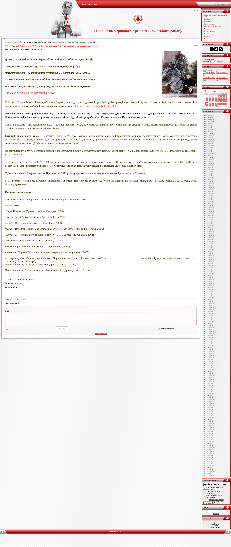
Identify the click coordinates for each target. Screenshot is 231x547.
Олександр (23, 299)
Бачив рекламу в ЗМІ (213, 491)
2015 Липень (208, 209)
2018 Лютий (208, 271)
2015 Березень (209, 201)
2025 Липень (208, 449)
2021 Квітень (208, 347)
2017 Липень (208, 257)
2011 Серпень (209, 115)
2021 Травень (208, 349)
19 (210, 103)
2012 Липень (208, 137)
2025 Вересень (209, 453)
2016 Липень (208, 233)
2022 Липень (208, 377)
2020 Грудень (208, 339)
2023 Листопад (209, 409)
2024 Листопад (209, 433)
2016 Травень (208, 229)
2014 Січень (208, 173)
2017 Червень (209, 255)
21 (216, 103)
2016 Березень (209, 225)
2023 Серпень (209, 403)
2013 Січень (208, 149)
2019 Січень (208, 293)
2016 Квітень (208, 227)
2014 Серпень (209, 187)
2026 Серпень (209, 475)
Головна (7, 42)
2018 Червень (209, 279)
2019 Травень (208, 301)
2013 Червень (209, 159)
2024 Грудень (208, 435)
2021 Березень (209, 345)
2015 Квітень (208, 203)
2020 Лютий (208, 319)
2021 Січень (208, 341)
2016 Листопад (209, 241)
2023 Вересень (209, 405)
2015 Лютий (208, 199)
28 (216, 106)
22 (219, 103)
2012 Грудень (208, 147)
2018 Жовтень (209, 287)
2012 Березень (209, 129)
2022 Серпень (209, 379)
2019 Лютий (208, 295)
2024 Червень (209, 423)
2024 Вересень (209, 429)
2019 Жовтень (209, 311)
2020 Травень (208, 325)
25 (207, 106)
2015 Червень (209, 207)
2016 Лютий (208, 223)
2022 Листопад (209, 385)
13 (213, 101)
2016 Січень (208, 221)
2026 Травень (208, 469)
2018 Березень (209, 273)
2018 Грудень (208, 291)
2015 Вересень (209, 213)
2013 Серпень (209, 163)
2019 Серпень (209, 307)
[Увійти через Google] (221, 49)
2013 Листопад (209, 169)
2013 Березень (209, 153)
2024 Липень (208, 425)
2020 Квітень (208, 323)
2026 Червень (209, 471)
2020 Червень (209, 327)
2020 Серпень (209, 331)
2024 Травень (208, 421)
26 (210, 106)
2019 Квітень (208, 299)
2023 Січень (208, 389)
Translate (219, 61)
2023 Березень (209, 393)
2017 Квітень (208, 251)
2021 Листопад (209, 361)
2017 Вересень (209, 261)
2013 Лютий (208, 151)
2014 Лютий (208, 175)
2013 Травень (208, 157)
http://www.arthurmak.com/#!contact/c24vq (30, 92)
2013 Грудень (208, 171)
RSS (95, 4)
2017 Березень (209, 249)
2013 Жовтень (209, 167)
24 (225, 103)
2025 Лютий (208, 439)
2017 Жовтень (209, 263)
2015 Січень (208, 197)
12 (210, 101)
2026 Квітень (208, 467)
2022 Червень (209, 375)
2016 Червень (209, 231)
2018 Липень (208, 281)
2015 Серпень (209, 211)
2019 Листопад (209, 313)
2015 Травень (208, 205)
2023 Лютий (208, 391)
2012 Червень (209, 135)
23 (222, 103)
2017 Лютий (208, 247)
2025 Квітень (208, 443)
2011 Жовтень (209, 119)
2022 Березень (209, 369)
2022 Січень (208, 365)
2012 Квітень (208, 131)
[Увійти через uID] (212, 49)
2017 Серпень (209, 259)
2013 (13, 42)
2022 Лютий (208, 367)
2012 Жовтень (209, 143)
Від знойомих (210, 493)
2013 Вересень (209, 165)
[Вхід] (199, 10)
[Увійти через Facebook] (216, 49)
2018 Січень (208, 269)
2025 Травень (208, 445)
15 (219, 101)
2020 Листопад (209, 337)
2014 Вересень (209, 189)
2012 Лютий (208, 127)
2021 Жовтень (209, 359)
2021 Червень (209, 351)
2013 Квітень (208, 155)
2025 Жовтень (209, 455)
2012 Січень (208, 125)
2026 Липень (208, 473)
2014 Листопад (209, 193)
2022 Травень (208, 373)
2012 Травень (208, 133)
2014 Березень (209, 177)
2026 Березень (209, 465)
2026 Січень (208, 461)
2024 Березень (209, 417)
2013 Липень (208, 161)
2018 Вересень (209, 285)
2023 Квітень (208, 395)
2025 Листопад (209, 457)
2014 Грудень (208, 195)
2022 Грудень (208, 387)
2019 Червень (209, 303)
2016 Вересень (209, 237)
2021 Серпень (209, 355)
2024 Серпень (209, 427)
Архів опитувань (217, 501)
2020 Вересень (209, 333)
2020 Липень (208, 329)
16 (222, 101)
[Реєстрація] (197, 10)
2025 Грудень (208, 459)
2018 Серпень (209, 283)
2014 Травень (208, 181)
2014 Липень (208, 185)
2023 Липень (208, 401)
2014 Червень (209, 183)
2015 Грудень (208, 219)
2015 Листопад (209, 217)
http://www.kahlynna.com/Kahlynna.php (95, 106)
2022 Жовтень (209, 383)
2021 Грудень (208, 363)
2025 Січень (208, 437)
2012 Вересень (209, 141)
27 (213, 106)
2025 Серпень (209, 451)
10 (225, 98)
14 (216, 101)
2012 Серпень (209, 139)
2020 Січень (208, 317)
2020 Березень (209, 321)
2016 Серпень (209, 235)
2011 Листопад (209, 121)
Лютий (18, 42)
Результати (207, 501)
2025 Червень (209, 447)
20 (213, 103)
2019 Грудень (208, 315)
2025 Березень (209, 441)
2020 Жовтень (209, 335)
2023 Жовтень (209, 407)
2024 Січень (208, 413)
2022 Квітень (208, 371)
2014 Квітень (208, 179)
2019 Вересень (209, 309)
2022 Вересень (209, 381)
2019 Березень (209, 297)
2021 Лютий (208, 343)
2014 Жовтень (209, 191)
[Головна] (194, 10)
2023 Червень (209, 399)
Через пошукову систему (214, 495)
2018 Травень (208, 277)
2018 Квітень (208, 275)
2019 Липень (208, 305)
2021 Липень (208, 353)
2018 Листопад (209, 289)
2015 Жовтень (209, 215)
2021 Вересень (209, 357)
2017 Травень (208, 253)
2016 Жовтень (209, 239)
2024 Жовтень (209, 431)
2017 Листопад (209, 265)
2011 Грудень (208, 123)
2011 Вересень (209, 117)
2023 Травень (208, 397)
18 (23, 42)
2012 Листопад (209, 145)
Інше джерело (210, 497)
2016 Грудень (208, 243)
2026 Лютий (208, 463)
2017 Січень (208, 245)
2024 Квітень (208, 419)
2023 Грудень (208, 411)
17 (225, 101)
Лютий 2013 (216, 91)
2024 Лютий (208, 415)
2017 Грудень (208, 267)
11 (207, 101)
